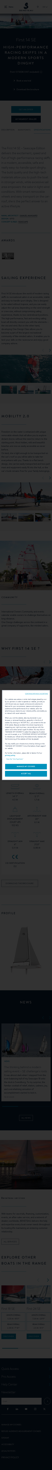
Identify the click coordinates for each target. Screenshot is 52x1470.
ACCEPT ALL (26, 773)
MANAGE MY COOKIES (26, 766)
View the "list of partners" (14, 759)
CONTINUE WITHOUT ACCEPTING (36, 693)
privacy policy (10, 755)
